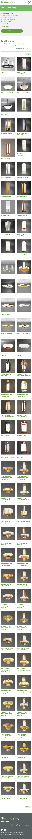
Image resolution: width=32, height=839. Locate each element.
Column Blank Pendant (22, 255)
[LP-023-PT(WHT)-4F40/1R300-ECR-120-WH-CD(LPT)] (24, 104)
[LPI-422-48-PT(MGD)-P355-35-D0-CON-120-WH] (24, 640)
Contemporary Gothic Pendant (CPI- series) (6, 478)
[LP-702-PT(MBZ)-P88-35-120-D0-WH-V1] (8, 147)
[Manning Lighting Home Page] (8, 2)
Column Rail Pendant (21, 72)
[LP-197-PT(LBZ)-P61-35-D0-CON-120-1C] (8, 187)
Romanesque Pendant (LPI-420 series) (22, 606)
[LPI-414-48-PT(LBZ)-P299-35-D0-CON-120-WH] (24, 511)
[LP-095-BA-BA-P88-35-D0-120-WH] (8, 168)
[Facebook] (2, 830)
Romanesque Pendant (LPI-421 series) (22, 628)
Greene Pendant (22, 196)
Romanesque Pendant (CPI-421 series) (6, 628)
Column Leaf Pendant (21, 234)
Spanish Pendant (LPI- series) (23, 756)
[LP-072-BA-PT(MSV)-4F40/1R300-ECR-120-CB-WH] (24, 125)
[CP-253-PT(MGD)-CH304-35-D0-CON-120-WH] (24, 266)
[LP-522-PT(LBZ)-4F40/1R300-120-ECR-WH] (8, 246)
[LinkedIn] (5, 830)
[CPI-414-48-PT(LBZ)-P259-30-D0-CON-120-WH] (8, 511)
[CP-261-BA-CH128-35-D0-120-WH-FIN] (8, 285)
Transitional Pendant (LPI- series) (24, 669)
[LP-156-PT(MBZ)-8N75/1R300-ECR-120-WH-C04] (24, 168)
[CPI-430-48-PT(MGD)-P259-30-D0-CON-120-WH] (8, 660)
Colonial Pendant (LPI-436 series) (23, 797)
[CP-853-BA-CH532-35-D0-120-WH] (24, 304)
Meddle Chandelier (7, 275)
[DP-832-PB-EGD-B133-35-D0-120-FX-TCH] (24, 84)
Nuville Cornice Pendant (6, 113)
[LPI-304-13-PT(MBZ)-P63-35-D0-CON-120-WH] (8, 386)
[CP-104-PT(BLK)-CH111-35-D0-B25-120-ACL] (8, 63)
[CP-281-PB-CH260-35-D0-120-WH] (24, 285)
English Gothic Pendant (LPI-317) (22, 415)
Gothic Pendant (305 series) (22, 395)
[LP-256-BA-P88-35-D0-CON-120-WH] (8, 206)
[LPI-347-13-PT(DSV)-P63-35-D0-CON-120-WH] (8, 427)
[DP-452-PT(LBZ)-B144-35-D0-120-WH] (8, 84)
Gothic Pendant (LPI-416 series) (22, 564)
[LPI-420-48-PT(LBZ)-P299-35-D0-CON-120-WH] (24, 596)
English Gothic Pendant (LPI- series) (24, 499)
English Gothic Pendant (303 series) (24, 375)
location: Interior (7, 17)
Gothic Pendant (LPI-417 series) (22, 584)
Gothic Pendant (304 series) (6, 395)
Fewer (28, 54)
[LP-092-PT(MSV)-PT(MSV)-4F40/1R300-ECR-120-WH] (24, 145)
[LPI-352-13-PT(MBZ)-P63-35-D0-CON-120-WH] (24, 427)
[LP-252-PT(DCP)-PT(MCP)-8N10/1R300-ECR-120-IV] (24, 187)
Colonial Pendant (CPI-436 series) (7, 797)
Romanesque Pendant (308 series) (8, 415)
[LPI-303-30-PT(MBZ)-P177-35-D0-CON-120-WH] (24, 366)
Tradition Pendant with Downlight (7, 93)
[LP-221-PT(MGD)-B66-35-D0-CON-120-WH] (24, 345)
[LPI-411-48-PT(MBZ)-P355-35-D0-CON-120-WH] (24, 468)
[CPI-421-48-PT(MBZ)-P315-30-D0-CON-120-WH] (8, 618)
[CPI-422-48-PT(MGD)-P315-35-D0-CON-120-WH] (8, 640)
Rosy (2, 72)
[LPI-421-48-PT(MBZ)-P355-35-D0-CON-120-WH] (24, 618)
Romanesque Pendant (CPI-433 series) (6, 735)
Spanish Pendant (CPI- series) (7, 756)
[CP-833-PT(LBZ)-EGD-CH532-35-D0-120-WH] (24, 325)
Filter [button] (11, 31)
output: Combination (8, 19)
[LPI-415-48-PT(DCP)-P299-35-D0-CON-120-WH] (24, 533)
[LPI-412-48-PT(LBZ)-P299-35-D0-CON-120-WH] (24, 489)
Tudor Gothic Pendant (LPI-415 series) (22, 543)
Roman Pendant (6, 133)
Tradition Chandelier (5, 313)
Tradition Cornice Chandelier (23, 334)
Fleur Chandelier (23, 294)
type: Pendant (6, 21)
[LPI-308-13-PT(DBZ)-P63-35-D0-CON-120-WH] (8, 406)
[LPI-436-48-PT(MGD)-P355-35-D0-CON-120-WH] (24, 788)
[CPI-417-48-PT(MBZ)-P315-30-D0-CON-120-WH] (8, 575)
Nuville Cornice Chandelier (6, 334)
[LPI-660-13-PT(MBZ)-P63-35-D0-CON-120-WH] (24, 447)
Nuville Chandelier (23, 313)
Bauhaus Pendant (7, 177)
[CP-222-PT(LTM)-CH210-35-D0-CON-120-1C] (8, 266)
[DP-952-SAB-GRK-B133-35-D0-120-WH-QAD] (8, 104)
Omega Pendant (6, 215)
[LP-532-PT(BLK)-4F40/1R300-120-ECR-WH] (24, 246)
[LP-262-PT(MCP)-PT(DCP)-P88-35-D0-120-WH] (24, 206)
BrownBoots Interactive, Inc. (17, 834)
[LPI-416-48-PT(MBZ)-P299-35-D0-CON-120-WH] (24, 555)
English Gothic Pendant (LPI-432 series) (22, 714)
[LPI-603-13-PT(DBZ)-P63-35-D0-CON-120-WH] (8, 447)
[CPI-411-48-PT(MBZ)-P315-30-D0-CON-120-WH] (8, 468)
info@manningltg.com (14, 824)
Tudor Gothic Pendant (22, 456)
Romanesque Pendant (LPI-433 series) (22, 735)
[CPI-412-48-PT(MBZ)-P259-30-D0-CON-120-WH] (8, 489)
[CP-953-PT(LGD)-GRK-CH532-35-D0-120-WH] (8, 325)
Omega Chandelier (23, 275)
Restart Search (5, 26)
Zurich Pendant (22, 177)
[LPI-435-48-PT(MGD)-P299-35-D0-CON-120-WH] (24, 768)
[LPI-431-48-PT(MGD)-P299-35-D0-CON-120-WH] (24, 682)
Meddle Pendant (6, 196)
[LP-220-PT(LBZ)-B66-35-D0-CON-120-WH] (8, 345)
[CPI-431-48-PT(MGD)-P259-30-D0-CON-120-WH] (8, 682)
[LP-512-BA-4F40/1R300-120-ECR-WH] (24, 63)
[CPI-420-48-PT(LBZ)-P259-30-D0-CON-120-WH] (8, 596)
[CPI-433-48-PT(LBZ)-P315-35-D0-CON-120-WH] (8, 725)
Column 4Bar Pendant (5, 255)
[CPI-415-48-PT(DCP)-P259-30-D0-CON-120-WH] (8, 533)
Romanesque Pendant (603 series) (8, 456)
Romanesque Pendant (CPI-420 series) (7, 606)
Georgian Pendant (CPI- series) (7, 777)
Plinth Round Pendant (21, 154)
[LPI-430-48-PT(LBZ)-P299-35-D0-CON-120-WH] (24, 660)
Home (3, 8)
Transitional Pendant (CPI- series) (5, 670)
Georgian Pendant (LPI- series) (23, 777)
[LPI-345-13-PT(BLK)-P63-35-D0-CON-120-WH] (8, 366)
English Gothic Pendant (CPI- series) (6, 500)
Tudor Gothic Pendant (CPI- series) (6, 521)
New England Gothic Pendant (22, 436)
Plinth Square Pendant (22, 134)
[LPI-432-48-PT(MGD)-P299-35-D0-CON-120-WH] (24, 704)
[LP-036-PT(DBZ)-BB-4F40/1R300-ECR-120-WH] (8, 125)
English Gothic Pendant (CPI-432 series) (6, 714)
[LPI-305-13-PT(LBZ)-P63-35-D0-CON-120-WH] (24, 386)
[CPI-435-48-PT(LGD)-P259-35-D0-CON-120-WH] (8, 768)
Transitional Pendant (5, 436)
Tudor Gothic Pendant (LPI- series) (24, 520)
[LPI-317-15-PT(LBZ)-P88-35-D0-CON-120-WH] (24, 406)
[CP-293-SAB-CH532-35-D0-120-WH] (8, 304)
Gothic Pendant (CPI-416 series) (6, 564)
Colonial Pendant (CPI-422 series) (7, 649)
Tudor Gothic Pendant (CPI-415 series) (6, 543)
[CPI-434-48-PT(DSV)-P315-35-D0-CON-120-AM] (8, 747)
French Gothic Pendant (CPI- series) (6, 692)
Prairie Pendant (22, 215)
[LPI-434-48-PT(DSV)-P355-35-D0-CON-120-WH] (24, 747)
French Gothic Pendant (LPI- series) (24, 691)
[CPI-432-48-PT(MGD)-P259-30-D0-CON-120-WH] (8, 704)
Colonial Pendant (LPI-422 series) (23, 649)
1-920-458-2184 (4, 824)
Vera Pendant (5, 158)
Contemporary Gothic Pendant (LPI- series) (22, 478)
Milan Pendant (6, 234)
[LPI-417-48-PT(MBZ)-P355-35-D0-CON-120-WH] (24, 575)
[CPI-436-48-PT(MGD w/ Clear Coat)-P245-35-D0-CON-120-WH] (8, 788)
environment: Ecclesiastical (10, 15)
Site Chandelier (6, 294)
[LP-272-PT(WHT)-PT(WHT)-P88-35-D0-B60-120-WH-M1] (8, 225)
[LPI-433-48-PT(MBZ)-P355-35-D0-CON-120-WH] (24, 725)
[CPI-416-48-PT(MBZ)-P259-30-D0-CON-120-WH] (8, 555)
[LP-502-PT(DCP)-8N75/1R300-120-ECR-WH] (24, 225)
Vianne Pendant (22, 113)
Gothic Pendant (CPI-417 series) (6, 584)
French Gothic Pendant (6, 375)
